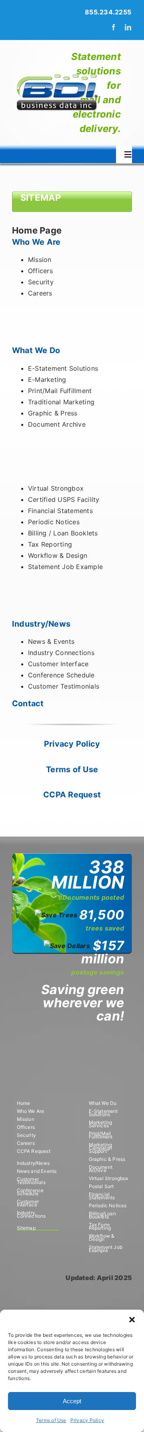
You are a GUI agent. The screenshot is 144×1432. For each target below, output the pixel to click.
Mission (40, 260)
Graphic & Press (53, 413)
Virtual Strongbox (56, 488)
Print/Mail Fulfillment (60, 391)
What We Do (36, 350)
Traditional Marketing (61, 402)
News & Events (51, 641)
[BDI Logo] (56, 74)
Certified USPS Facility (64, 499)
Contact (28, 703)
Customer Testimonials (63, 686)
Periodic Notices (54, 522)
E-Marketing (47, 379)
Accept (72, 1401)
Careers (40, 293)
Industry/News (41, 624)
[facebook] (113, 27)
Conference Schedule (61, 675)
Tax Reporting (50, 544)
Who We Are (36, 242)
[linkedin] (128, 27)
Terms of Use (51, 1420)
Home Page (37, 230)
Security (41, 282)
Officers (40, 271)
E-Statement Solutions (63, 368)
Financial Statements (60, 511)
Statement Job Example (65, 567)
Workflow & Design (57, 555)
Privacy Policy (87, 1420)
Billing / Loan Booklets (63, 533)
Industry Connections (61, 653)
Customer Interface (58, 664)
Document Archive (57, 424)
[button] (132, 1320)
